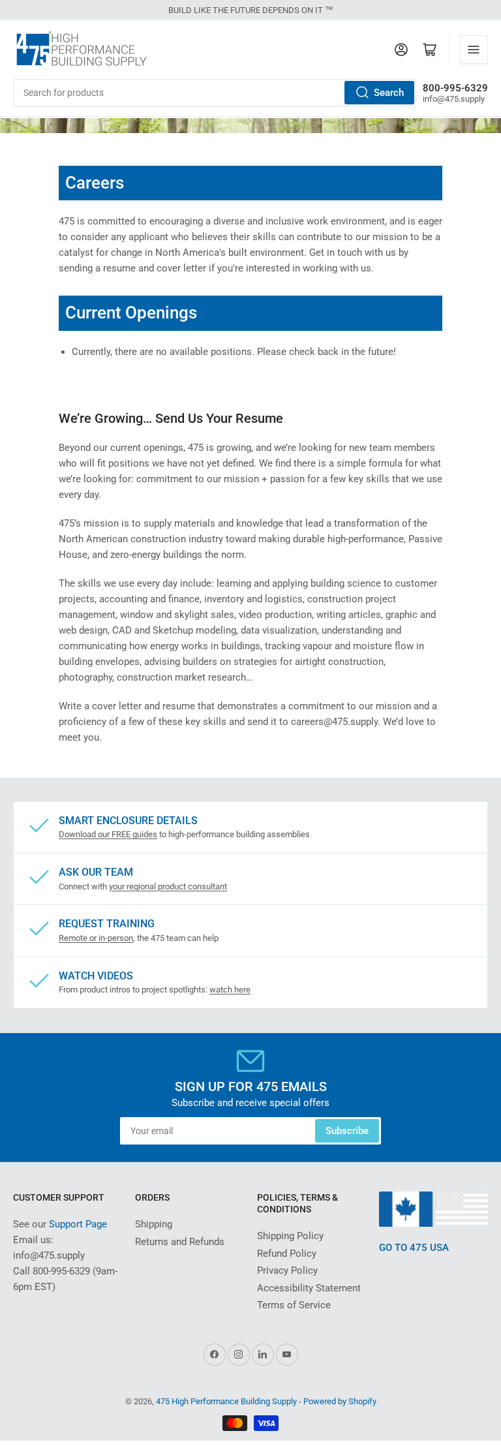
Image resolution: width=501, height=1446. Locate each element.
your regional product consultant (168, 886)
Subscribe (347, 1131)
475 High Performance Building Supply (226, 1401)
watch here (229, 989)
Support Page (78, 1224)
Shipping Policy (290, 1236)
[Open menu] (473, 49)
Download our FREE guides (108, 834)
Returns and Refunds (179, 1242)
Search (389, 93)
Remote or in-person (96, 938)
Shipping (153, 1224)
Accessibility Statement (309, 1288)
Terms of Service (294, 1305)
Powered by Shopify (339, 1401)
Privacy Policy (287, 1270)
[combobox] (214, 92)
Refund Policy (286, 1253)
